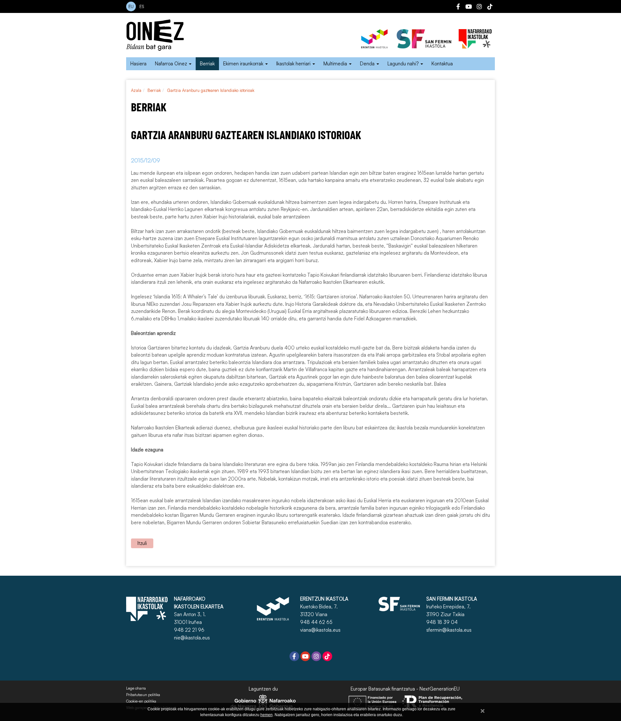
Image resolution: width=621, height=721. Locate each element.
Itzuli (142, 543)
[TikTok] (490, 7)
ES (141, 6)
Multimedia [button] (335, 64)
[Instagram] (479, 7)
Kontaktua (442, 64)
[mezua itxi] (482, 710)
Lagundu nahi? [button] (403, 64)
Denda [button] (368, 64)
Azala (136, 90)
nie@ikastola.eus (192, 638)
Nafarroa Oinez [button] (171, 64)
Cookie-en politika (141, 701)
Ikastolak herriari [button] (294, 64)
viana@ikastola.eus (320, 630)
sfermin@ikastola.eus (449, 630)
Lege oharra (136, 688)
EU (131, 6)
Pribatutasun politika (143, 695)
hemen (266, 715)
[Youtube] (469, 7)
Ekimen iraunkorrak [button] (244, 64)
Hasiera (138, 64)
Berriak (207, 64)
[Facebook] (458, 7)
